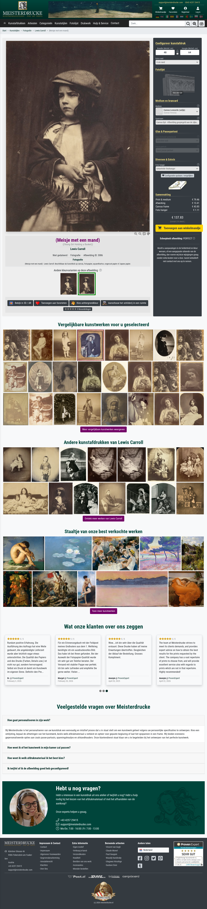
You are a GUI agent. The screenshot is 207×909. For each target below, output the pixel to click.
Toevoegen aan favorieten (53, 303)
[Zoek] (188, 23)
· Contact (43, 847)
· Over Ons (43, 869)
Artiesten (32, 23)
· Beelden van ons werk (81, 861)
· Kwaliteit (76, 858)
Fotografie (27, 30)
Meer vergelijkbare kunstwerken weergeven (103, 429)
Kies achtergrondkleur (86, 303)
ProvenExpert (17, 678)
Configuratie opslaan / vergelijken (178, 175)
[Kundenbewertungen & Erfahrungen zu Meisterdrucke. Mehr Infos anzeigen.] (188, 853)
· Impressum (44, 850)
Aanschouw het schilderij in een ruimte (126, 303)
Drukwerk (86, 23)
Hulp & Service (100, 23)
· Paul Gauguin (111, 854)
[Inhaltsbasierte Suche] (194, 23)
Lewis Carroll (40, 30)
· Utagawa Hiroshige (113, 861)
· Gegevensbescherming (49, 858)
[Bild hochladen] (201, 23)
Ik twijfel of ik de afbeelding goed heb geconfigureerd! (38, 768)
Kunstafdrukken (16, 23)
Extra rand (159, 58)
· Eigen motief (78, 847)
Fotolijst (74, 23)
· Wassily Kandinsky (113, 858)
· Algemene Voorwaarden (50, 854)
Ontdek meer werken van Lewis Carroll (103, 518)
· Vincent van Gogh (113, 847)
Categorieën (46, 23)
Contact (115, 23)
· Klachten (43, 865)
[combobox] (177, 62)
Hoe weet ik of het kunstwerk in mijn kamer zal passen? (39, 747)
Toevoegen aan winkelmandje (180, 228)
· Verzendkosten (79, 854)
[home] (4, 23)
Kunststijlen (61, 23)
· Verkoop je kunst (79, 850)
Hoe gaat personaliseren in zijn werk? (28, 720)
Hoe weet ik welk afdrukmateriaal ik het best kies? (36, 758)
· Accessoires (77, 865)
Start (4, 30)
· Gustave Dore (111, 865)
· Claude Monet (111, 850)
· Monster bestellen (80, 869)
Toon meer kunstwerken (103, 611)
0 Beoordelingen (84, 309)
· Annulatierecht (46, 861)
